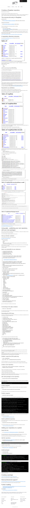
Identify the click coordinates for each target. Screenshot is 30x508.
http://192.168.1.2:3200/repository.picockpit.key (11, 432)
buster (17, 492)
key (23, 492)
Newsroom (21, 501)
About (18, 6)
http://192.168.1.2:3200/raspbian (8, 447)
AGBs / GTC (12, 498)
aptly (14, 492)
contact (2, 503)
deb (19, 492)
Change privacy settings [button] (13, 502)
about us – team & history (23, 498)
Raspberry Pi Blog (6, 492)
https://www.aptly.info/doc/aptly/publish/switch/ (8, 425)
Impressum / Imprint (22, 499)
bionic (16, 492)
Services (13, 6)
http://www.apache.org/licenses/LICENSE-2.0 (10, 259)
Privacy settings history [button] (13, 503)
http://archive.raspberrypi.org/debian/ (9, 24)
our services (2, 499)
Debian (21, 492)
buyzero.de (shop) (3, 500)
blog (1, 502)
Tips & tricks (9, 492)
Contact (21, 6)
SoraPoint (2, 501)
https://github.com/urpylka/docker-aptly (5, 238)
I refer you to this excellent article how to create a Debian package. (9, 476)
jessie (22, 492)
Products (9, 6)
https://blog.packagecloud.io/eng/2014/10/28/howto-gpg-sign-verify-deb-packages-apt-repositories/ (14, 486)
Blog (16, 6)
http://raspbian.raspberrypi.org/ (5, 39)
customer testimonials (22, 500)
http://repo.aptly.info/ (10, 275)
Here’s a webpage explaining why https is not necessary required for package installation (11, 34)
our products (2, 498)
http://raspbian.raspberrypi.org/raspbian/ (9, 20)
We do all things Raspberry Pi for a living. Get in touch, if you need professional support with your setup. (13, 481)
